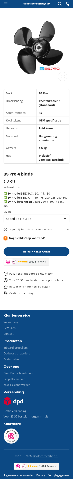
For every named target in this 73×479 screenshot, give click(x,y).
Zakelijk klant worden (17, 385)
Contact (9, 334)
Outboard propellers (17, 353)
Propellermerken (14, 379)
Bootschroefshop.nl (45, 456)
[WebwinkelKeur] (11, 443)
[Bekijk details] (13, 401)
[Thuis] (36, 4)
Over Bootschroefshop (18, 373)
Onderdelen (11, 359)
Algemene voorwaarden (19, 475)
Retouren (10, 328)
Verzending (11, 322)
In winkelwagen (36, 252)
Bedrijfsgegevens (58, 475)
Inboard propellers (16, 348)
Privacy (40, 475)
